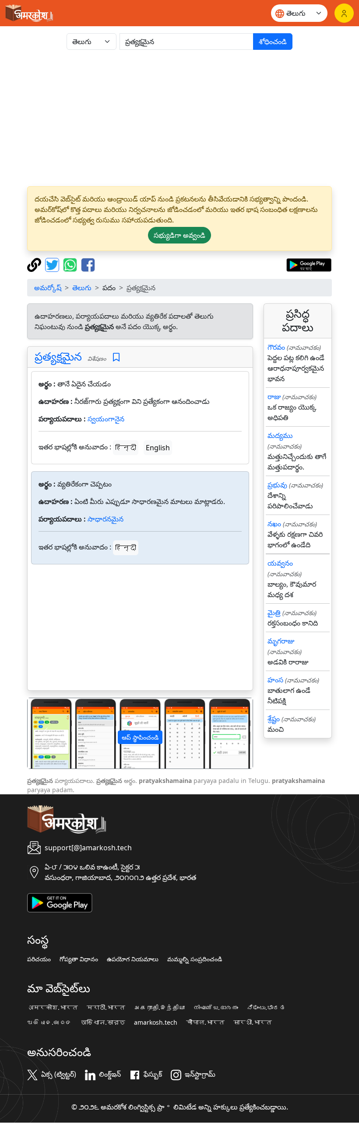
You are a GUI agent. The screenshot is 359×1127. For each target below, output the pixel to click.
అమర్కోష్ (47, 287)
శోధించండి (273, 41)
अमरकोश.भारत (52, 1007)
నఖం (274, 524)
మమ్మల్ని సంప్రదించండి (194, 959)
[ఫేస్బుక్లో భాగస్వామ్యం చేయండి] (88, 264)
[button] (44, 733)
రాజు (274, 396)
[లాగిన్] (344, 13)
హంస (275, 680)
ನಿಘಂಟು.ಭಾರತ (266, 1007)
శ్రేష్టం (273, 719)
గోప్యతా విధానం (79, 959)
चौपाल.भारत (205, 1022)
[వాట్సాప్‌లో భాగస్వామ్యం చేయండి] (71, 264)
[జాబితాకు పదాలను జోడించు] (116, 357)
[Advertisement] (179, 118)
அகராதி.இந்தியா (159, 1007)
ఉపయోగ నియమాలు (132, 959)
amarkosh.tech (155, 1022)
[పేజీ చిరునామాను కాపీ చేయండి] (35, 264)
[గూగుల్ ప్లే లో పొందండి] (309, 264)
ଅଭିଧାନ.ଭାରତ (49, 1022)
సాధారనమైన (105, 519)
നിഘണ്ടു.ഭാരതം (216, 1007)
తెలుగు (82, 287)
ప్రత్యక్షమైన (58, 356)
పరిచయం (39, 959)
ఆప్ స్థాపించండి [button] (140, 737)
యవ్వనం (280, 563)
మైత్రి (274, 612)
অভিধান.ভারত (103, 1022)
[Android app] (59, 902)
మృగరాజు (280, 641)
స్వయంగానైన (106, 419)
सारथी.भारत (252, 1022)
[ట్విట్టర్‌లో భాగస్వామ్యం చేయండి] (53, 264)
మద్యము (280, 435)
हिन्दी (125, 447)
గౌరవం (276, 347)
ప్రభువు (277, 485)
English (158, 447)
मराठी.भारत (106, 1007)
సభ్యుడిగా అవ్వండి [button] (179, 235)
